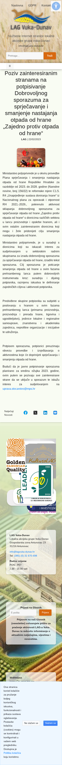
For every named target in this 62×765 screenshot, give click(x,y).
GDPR (32, 5)
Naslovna (17, 5)
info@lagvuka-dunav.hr (31, 45)
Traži (50, 55)
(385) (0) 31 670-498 (25, 555)
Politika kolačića (12, 752)
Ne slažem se (31, 723)
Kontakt (46, 5)
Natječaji (9, 411)
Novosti (8, 414)
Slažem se (50, 723)
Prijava (45, 612)
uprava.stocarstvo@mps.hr (19, 388)
